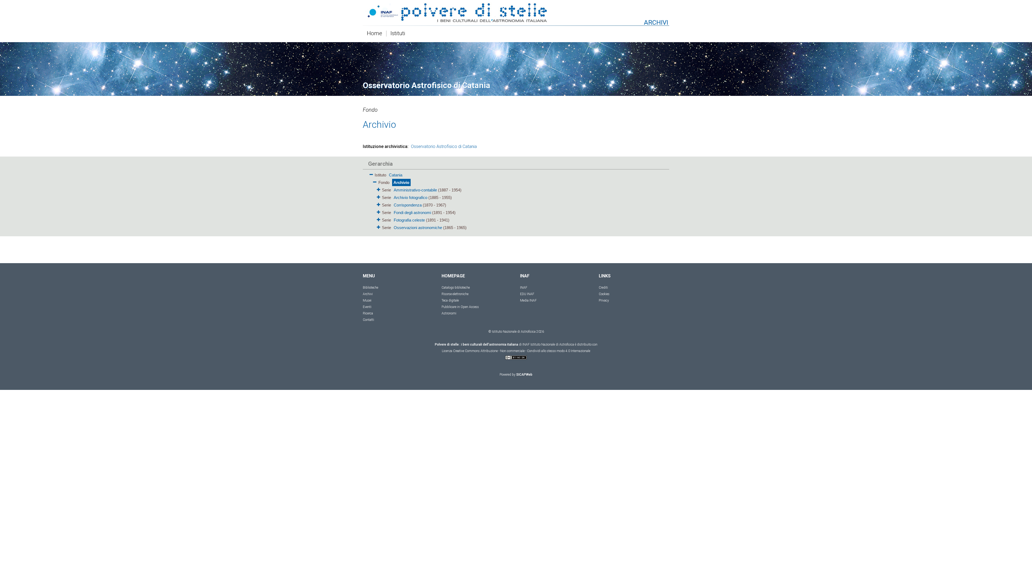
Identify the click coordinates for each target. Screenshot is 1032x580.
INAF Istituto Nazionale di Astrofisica (548, 344)
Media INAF (528, 300)
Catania (395, 175)
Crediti (603, 287)
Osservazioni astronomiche (418, 227)
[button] (371, 173)
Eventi (367, 307)
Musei (367, 300)
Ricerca (368, 313)
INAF (523, 287)
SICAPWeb (524, 374)
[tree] (485, 201)
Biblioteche (370, 287)
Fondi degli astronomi (412, 212)
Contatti (368, 320)
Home (374, 34)
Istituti (397, 34)
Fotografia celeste (409, 220)
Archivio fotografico (410, 197)
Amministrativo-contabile (415, 190)
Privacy (604, 300)
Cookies (604, 294)
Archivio (401, 182)
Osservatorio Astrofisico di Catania (444, 146)
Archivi (368, 294)
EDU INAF (527, 294)
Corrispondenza (408, 205)
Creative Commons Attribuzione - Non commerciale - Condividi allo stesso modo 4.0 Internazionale (521, 351)
